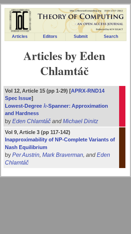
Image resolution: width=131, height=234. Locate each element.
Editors (50, 36)
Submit (81, 36)
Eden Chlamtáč (31, 121)
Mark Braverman (62, 155)
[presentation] (44, 106)
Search (111, 36)
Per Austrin (25, 155)
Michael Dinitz (80, 121)
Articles (20, 36)
